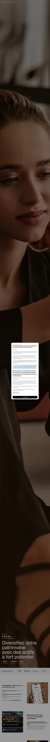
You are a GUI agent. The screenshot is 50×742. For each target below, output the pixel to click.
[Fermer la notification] (37, 344)
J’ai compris (25, 397)
